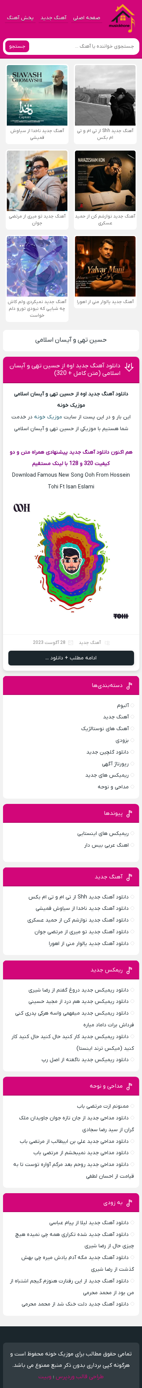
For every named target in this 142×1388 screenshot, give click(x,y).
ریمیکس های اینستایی (103, 833)
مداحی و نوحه (113, 787)
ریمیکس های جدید (107, 775)
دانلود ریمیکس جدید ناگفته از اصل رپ (85, 1059)
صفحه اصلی (86, 18)
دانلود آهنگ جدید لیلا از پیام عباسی (89, 1222)
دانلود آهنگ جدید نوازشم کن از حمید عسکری (78, 920)
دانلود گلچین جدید (107, 752)
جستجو (17, 46)
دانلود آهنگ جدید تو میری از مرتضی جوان (81, 932)
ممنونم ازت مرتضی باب (103, 1106)
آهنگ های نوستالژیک (105, 728)
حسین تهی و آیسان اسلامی (71, 340)
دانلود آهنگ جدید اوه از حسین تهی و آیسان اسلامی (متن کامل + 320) (64, 369)
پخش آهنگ (20, 18)
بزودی (122, 740)
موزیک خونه (48, 417)
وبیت (44, 1376)
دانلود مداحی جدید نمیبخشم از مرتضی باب (81, 1152)
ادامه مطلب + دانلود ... (71, 658)
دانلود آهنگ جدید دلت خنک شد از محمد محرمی (75, 1304)
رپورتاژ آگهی (115, 764)
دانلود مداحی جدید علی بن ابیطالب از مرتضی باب (74, 1141)
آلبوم (123, 705)
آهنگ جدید (53, 18)
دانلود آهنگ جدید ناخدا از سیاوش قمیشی (82, 908)
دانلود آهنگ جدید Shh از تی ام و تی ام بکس (78, 897)
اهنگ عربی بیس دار (106, 845)
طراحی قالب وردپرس (80, 1376)
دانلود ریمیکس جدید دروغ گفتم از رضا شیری (78, 990)
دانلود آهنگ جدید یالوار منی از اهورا (89, 943)
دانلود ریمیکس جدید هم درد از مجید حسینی (78, 1001)
